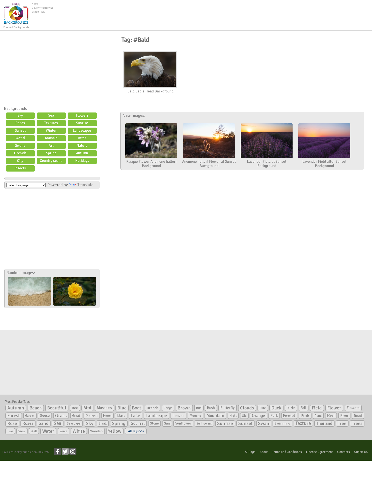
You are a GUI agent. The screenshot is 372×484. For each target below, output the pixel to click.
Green (91, 415)
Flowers (82, 115)
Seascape (74, 423)
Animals (51, 138)
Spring (51, 153)
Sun (167, 423)
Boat (136, 408)
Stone (154, 423)
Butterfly (227, 408)
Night (233, 416)
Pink (305, 415)
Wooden (96, 431)
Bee (75, 408)
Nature (82, 145)
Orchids (20, 153)
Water (48, 431)
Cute (262, 408)
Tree (342, 423)
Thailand (324, 423)
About (264, 452)
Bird (87, 408)
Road (358, 415)
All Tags (250, 452)
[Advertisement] (212, 11)
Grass (61, 415)
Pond (318, 416)
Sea (51, 115)
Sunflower (183, 423)
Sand (43, 423)
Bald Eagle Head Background (150, 91)
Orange (258, 415)
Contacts (343, 452)
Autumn (82, 153)
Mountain (215, 415)
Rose (12, 423)
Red (331, 415)
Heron (107, 416)
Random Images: (20, 272)
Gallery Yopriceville (42, 7)
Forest (13, 415)
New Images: (133, 115)
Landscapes (82, 130)
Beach (35, 408)
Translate (85, 184)
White (79, 431)
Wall (34, 431)
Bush (211, 408)
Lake (135, 415)
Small (103, 423)
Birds (82, 138)
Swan (263, 423)
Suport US (361, 452)
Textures (51, 123)
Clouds (247, 408)
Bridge (168, 408)
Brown (184, 408)
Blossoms (104, 408)
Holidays (82, 160)
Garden (29, 416)
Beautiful (56, 408)
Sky (20, 115)
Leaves (178, 415)
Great (76, 416)
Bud (199, 408)
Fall (303, 408)
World (20, 138)
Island (121, 416)
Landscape (156, 415)
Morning (195, 416)
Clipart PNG (38, 12)
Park (274, 415)
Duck (276, 408)
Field (317, 408)
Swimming (282, 423)
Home (35, 3)
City (20, 160)
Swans (20, 145)
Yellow (114, 431)
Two (10, 431)
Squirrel (138, 423)
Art (51, 145)
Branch (152, 408)
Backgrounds (15, 108)
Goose (45, 415)
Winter (51, 130)
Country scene (51, 160)
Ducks (291, 408)
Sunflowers (204, 423)
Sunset (20, 130)
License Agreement (319, 452)
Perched (289, 416)
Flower (334, 408)
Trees (357, 423)
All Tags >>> (135, 431)
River (344, 415)
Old (244, 416)
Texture (303, 423)
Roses (20, 123)
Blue (122, 408)
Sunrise (82, 123)
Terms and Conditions (287, 452)
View (21, 431)
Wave (63, 431)
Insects (20, 168)
